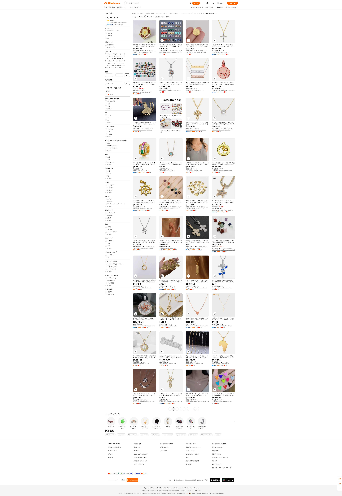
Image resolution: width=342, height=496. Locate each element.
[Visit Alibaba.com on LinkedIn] (216, 467)
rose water (122, 435)
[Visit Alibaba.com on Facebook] (213, 467)
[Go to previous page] (170, 409)
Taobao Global (178, 488)
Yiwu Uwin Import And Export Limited (222, 210)
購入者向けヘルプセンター (193, 447)
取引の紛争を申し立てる (193, 454)
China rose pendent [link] (210, 13)
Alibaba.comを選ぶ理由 (114, 447)
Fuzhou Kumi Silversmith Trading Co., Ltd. (170, 401)
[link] (339, 479)
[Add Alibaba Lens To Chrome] (132, 480)
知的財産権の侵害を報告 (193, 461)
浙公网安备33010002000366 (200, 493)
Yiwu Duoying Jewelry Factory (220, 363)
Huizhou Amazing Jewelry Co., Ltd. (168, 208)
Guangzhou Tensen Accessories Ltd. (222, 170)
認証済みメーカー (165, 447)
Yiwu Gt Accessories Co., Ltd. (167, 248)
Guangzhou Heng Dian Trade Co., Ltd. (196, 130)
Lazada (171, 488)
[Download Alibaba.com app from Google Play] (228, 480)
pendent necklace (168, 435)
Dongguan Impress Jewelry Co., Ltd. (222, 288)
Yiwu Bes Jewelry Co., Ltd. (193, 248)
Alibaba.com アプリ (190, 480)
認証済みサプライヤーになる (220, 457)
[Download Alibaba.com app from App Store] (215, 480)
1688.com (152, 488)
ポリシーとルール (139, 464)
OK (127, 75)
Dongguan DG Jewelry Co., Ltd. (194, 363)
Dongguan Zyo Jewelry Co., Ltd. (221, 52)
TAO (185, 488)
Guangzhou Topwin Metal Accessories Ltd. (223, 90)
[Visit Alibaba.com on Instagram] (223, 467)
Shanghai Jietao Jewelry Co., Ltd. (168, 325)
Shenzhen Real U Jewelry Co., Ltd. (142, 130)
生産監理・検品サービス (140, 461)
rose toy (219, 435)
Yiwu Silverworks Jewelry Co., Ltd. (195, 208)
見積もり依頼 (163, 450)
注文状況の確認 (216, 454)
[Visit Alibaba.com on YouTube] (227, 467)
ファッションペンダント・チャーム (192, 13)
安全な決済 (137, 447)
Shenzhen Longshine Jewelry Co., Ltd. (143, 401)
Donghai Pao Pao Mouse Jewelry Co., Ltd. (170, 52)
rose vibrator (133, 435)
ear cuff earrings (207, 435)
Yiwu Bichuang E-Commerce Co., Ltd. (196, 52)
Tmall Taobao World (162, 488)
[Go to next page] (198, 409)
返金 (187, 457)
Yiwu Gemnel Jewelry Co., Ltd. (141, 170)
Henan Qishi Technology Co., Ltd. (221, 130)
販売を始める (215, 450)
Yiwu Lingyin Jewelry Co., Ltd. (167, 170)
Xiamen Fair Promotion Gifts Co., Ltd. (143, 248)
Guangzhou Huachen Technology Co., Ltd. (197, 401)
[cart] (213, 3)
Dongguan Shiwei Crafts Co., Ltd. (142, 288)
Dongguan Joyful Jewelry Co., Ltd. (142, 52)
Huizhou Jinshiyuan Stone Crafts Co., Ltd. (223, 250)
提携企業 (214, 461)
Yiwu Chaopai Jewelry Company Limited (144, 325)
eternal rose (111, 435)
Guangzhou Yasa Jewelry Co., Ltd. (142, 92)
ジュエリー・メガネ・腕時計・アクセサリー (150, 13)
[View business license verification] (187, 493)
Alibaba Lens (111, 480)
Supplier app (179, 480)
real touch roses (182, 435)
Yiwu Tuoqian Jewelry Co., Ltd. (167, 363)
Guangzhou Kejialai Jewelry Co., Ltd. (222, 401)
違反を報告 (189, 464)
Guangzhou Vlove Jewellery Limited (222, 325)
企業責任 (110, 454)
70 (194, 409)
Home (134, 13)
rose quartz (145, 435)
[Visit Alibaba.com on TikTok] (231, 467)
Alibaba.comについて (114, 443)
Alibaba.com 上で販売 (218, 447)
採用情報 (110, 457)
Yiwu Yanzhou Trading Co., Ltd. (194, 170)
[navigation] (117, 211)
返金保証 (136, 450)
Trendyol (190, 488)
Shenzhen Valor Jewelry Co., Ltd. (195, 90)
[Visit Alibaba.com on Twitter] (220, 467)
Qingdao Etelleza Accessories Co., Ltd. (170, 90)
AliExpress (145, 488)
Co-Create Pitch (112, 450)
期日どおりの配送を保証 (140, 454)
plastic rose (156, 435)
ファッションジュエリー (173, 13)
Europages (197, 488)
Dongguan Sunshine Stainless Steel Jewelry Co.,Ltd (197, 288)
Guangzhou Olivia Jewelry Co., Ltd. (142, 208)
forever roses (194, 435)
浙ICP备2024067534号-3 (216, 493)
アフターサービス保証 (140, 457)
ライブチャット (190, 450)
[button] (190, 3)
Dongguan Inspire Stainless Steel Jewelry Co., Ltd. (197, 325)
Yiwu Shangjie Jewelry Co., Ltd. (167, 288)
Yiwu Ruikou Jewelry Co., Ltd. (141, 363)
